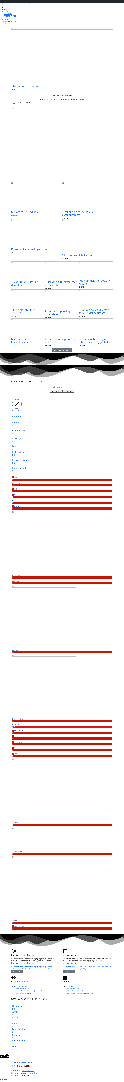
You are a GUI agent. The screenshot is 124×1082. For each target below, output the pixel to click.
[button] (5, 7)
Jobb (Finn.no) (70, 987)
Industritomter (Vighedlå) (23, 993)
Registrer (14, 22)
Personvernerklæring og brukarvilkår (24, 1073)
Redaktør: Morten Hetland (23, 1062)
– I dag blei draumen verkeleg (23, 311)
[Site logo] (15, 4)
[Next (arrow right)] (2, 1081)
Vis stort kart (18, 410)
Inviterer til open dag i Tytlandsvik (58, 312)
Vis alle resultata (56, 391)
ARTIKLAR (7, 12)
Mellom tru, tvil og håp (24, 211)
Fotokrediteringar (28, 1071)
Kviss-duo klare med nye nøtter (29, 249)
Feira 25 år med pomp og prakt (60, 340)
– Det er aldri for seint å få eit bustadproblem (79, 213)
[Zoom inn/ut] (6, 1079)
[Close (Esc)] (0, 1079)
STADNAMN (8, 14)
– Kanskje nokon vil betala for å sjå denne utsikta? (94, 311)
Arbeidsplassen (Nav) (73, 989)
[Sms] (7, 1056)
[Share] (2, 1079)
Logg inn (4, 22)
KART (6, 9)
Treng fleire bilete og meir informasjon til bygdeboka (94, 340)
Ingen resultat (68, 391)
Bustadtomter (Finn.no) (22, 989)
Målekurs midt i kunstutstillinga (20, 340)
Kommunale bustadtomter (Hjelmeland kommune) (31, 991)
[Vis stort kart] (17, 404)
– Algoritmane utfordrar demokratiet (25, 283)
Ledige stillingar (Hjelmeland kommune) (79, 991)
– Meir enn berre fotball (25, 86)
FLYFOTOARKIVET (10, 16)
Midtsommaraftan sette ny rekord (94, 282)
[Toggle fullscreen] (4, 1079)
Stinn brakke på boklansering (79, 255)
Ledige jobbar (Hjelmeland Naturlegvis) (79, 993)
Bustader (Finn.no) (20, 987)
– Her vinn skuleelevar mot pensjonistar (61, 283)
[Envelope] (2, 1056)
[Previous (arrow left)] (0, 1081)
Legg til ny (4, 20)
